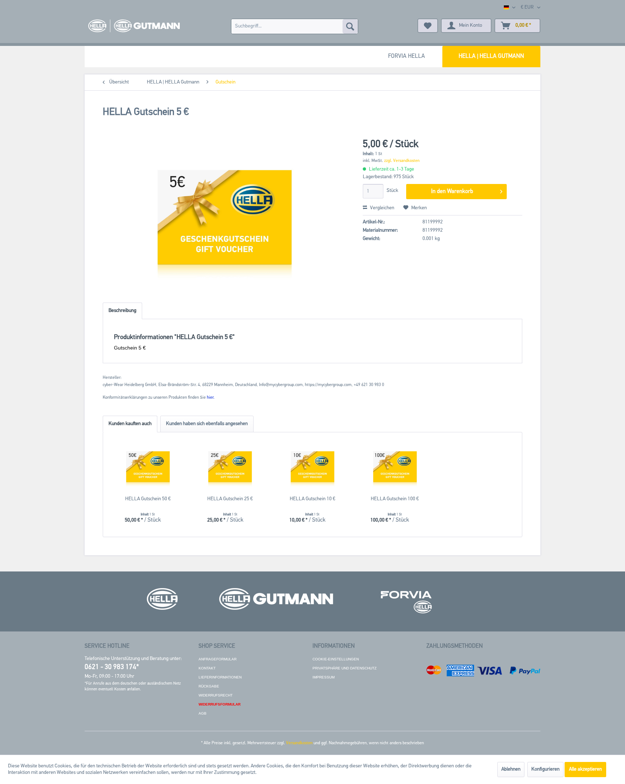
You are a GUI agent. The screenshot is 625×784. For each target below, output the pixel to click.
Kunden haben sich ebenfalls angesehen (207, 424)
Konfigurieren (545, 769)
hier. (210, 397)
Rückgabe (209, 686)
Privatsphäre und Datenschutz (344, 668)
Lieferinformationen (220, 677)
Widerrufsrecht (216, 695)
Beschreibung (122, 310)
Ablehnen (510, 769)
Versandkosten (299, 743)
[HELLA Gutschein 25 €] (230, 466)
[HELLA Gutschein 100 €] (395, 466)
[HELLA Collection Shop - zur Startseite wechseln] (134, 26)
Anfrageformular (218, 659)
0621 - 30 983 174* (112, 667)
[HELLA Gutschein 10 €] (312, 466)
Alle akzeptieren (585, 769)
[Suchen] (350, 26)
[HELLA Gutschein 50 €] (148, 466)
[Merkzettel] (427, 25)
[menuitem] (294, 26)
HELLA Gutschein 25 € (230, 499)
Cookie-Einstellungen (335, 659)
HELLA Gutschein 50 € (148, 499)
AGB (203, 713)
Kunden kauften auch (130, 424)
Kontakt (207, 668)
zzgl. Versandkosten (402, 161)
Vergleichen (381, 208)
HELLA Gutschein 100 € (395, 499)
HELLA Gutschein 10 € (312, 499)
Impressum (323, 677)
